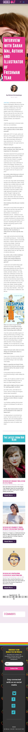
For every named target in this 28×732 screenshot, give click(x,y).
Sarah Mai (6, 102)
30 (19, 597)
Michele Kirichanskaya (10, 484)
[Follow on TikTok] (13, 712)
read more (8, 495)
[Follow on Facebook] (13, 699)
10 (13, 597)
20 (16, 597)
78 (25, 597)
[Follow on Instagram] (13, 706)
